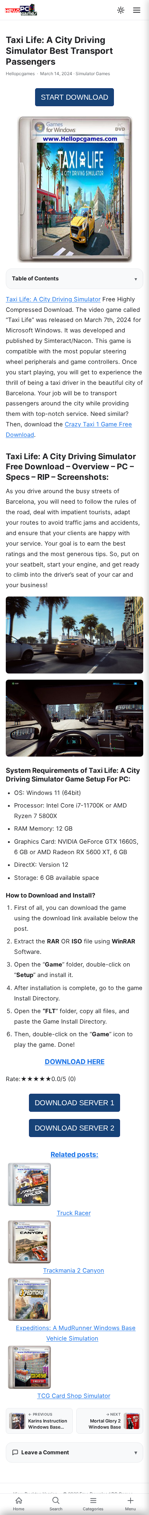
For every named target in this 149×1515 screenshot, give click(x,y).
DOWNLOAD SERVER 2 (74, 1128)
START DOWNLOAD (74, 97)
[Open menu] (136, 10)
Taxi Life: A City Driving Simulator (53, 299)
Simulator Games (93, 73)
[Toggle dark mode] (121, 10)
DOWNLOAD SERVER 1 (74, 1103)
